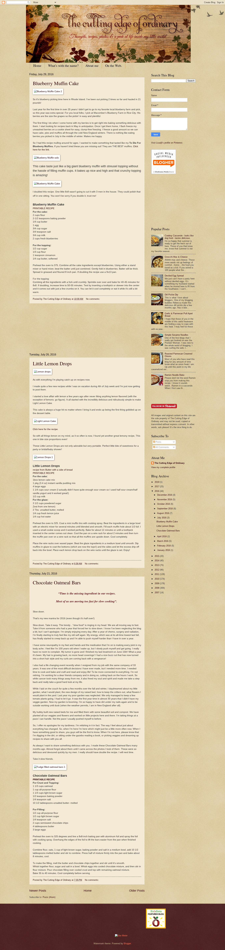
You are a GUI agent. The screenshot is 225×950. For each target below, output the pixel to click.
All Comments (162, 447)
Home (37, 65)
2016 (157, 491)
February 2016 (164, 545)
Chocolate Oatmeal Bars (57, 582)
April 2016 (162, 536)
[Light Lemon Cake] (45, 421)
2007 (157, 592)
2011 (157, 574)
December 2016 (165, 495)
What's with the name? (63, 65)
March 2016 (163, 541)
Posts (158, 442)
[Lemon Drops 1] (43, 457)
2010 (157, 579)
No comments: (93, 299)
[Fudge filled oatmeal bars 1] (50, 767)
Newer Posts (37, 890)
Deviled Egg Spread (174, 275)
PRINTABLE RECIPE (43, 208)
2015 (157, 556)
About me (91, 65)
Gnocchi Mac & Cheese (176, 257)
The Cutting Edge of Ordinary (169, 463)
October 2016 (164, 504)
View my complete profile (163, 467)
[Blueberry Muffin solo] (46, 158)
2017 (157, 486)
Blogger (127, 943)
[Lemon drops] (42, 371)
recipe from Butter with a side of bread (53, 470)
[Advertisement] (87, 328)
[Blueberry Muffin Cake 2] (48, 91)
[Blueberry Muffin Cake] (47, 183)
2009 (157, 583)
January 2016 (164, 550)
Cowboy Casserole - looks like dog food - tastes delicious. (179, 236)
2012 (157, 570)
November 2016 (165, 499)
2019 (157, 482)
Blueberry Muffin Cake (56, 83)
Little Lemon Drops (52, 363)
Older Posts (137, 890)
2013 (157, 565)
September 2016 (165, 508)
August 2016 (163, 513)
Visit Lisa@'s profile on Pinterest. (167, 143)
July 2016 (162, 517)
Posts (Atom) (49, 897)
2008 (157, 588)
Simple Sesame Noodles (176, 335)
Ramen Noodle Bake (174, 375)
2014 (157, 560)
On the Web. (113, 65)
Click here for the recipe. (45, 429)
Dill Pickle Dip (171, 294)
